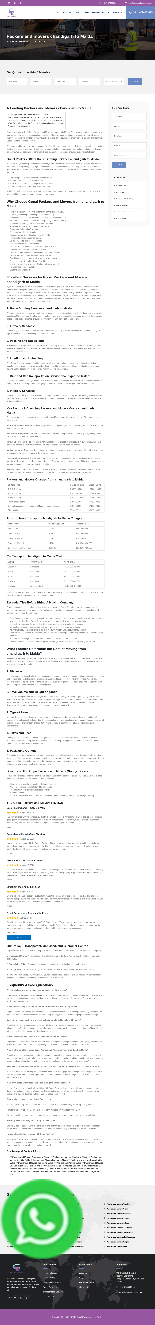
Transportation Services (125, 212)
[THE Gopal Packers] (11, 12)
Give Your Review (19, 938)
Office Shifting (121, 192)
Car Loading (121, 218)
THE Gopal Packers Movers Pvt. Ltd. (88, 1317)
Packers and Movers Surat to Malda (45, 1166)
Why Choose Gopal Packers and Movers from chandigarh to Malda (34, 117)
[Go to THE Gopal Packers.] (7, 41)
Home (57, 12)
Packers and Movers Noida (117, 1209)
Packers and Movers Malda (68, 1163)
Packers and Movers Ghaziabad (119, 1228)
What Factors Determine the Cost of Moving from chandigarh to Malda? (36, 123)
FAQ (108, 12)
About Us (67, 12)
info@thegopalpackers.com (140, 3)
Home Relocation (122, 186)
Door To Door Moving (124, 199)
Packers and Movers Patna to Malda (50, 1172)
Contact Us (118, 12)
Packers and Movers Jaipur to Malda (81, 1166)
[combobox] (114, 81)
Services (78, 12)
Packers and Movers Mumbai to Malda (70, 1157)
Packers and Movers (94, 12)
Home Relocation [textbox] (112, 81)
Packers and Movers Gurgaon (118, 1218)
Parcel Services (122, 205)
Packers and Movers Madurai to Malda (35, 1163)
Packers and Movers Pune (116, 1247)
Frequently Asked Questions (19, 126)
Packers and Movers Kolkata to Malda (50, 1160)
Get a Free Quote (86, 1282)
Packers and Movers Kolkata (117, 1223)
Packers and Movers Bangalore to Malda (30, 1157)
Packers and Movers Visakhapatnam (120, 1237)
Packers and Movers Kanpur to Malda (66, 1169)
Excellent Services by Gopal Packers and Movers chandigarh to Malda (36, 120)
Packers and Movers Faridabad (118, 1214)
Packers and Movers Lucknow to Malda (28, 1169)
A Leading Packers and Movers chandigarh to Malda (28, 114)
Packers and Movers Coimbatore (119, 1232)
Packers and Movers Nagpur (117, 1242)
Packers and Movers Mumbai (117, 1204)
